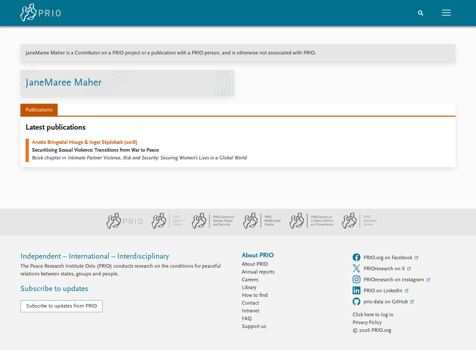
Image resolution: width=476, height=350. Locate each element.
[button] (446, 13)
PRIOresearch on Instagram (394, 280)
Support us (254, 326)
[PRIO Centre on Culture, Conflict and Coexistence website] (308, 227)
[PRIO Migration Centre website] (356, 227)
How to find (255, 295)
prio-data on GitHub (386, 302)
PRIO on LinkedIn (384, 291)
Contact (250, 303)
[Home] (40, 13)
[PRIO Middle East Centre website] (259, 227)
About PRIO (255, 264)
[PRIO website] (121, 227)
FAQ (247, 318)
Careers (250, 280)
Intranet (250, 311)
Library (249, 287)
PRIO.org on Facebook (389, 258)
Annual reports (258, 272)
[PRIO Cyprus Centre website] (164, 227)
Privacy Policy (367, 322)
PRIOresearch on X (385, 269)
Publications (39, 110)
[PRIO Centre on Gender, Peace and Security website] (210, 227)
